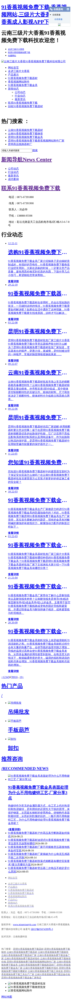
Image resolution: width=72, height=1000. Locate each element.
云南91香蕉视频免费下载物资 (25, 133)
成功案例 (13, 179)
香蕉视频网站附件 (18, 81)
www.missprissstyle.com (24, 924)
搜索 (35, 150)
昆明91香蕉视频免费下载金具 (25, 137)
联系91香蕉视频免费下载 (23, 102)
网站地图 (6, 996)
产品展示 (13, 74)
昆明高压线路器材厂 (20, 144)
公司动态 (20, 92)
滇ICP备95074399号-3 (42, 929)
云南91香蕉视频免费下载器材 (25, 130)
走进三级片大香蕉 (18, 71)
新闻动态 (13, 88)
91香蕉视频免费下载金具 (23, 85)
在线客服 (58, 19)
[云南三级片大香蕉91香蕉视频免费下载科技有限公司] (33, 61)
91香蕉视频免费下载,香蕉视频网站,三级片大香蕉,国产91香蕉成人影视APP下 (34, 14)
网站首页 (13, 67)
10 (16, 677)
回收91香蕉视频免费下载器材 (25, 106)
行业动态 (20, 95)
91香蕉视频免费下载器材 (23, 78)
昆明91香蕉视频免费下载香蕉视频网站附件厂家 (36, 140)
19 (21, 677)
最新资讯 (20, 99)
